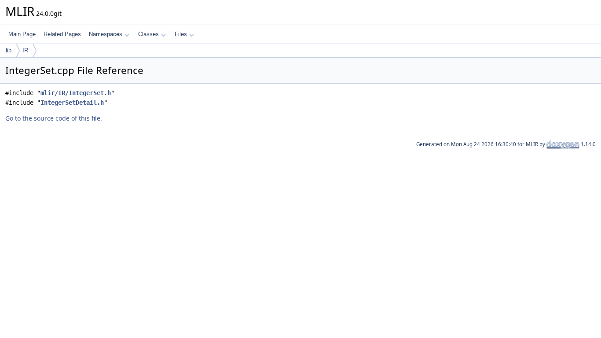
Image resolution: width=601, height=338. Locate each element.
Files (181, 34)
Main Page (22, 34)
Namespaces (105, 34)
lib (8, 50)
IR (25, 50)
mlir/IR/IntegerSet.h (75, 92)
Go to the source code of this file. (53, 118)
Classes (148, 34)
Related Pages (62, 34)
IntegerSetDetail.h (72, 102)
